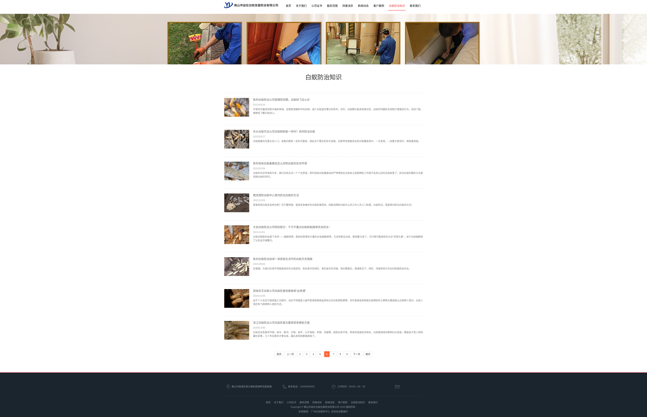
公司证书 (316, 5)
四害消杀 (347, 5)
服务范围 (332, 5)
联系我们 (415, 5)
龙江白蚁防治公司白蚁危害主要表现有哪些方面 (281, 322)
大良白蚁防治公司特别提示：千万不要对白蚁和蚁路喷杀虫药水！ (292, 227)
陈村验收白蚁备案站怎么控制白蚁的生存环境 (280, 163)
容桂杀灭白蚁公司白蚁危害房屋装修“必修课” (279, 290)
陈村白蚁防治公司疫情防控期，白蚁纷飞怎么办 (281, 99)
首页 (288, 5)
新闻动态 (363, 5)
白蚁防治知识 (397, 5)
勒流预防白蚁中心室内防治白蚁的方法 (276, 195)
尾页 (368, 354)
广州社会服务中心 (320, 411)
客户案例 (378, 5)
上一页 (290, 354)
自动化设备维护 (339, 411)
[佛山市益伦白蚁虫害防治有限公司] (251, 5)
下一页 (356, 354)
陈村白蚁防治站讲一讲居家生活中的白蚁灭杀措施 (282, 259)
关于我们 (301, 5)
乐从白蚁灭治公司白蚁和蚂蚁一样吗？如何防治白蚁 (284, 131)
